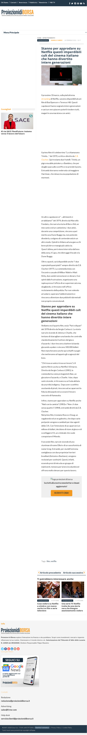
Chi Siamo (4, 2)
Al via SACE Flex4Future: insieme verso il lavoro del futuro (16, 132)
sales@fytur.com (9, 710)
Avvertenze (23, 2)
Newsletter (43, 2)
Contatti (13, 2)
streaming (45, 99)
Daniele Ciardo (56, 40)
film (48, 561)
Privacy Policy (56, 728)
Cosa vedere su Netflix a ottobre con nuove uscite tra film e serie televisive (47, 607)
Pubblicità (33, 2)
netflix (53, 561)
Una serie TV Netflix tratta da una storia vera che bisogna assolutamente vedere (72, 607)
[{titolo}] (69, 3)
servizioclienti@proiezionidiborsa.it (17, 718)
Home (39, 38)
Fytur (33, 730)
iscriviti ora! (61, 493)
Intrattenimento (49, 38)
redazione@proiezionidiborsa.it (15, 701)
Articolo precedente (50, 572)
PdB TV (52, 2)
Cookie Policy (67, 728)
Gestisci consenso (42, 728)
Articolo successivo (73, 572)
